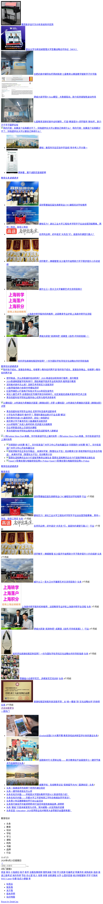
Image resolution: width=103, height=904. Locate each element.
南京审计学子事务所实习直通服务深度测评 (26, 421)
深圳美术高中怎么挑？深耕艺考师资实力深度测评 (30, 384)
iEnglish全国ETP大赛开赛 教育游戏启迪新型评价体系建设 (66, 735)
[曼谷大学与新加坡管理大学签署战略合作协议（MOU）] (13, 49)
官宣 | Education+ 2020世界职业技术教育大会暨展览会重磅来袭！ (41, 810)
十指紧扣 (15, 872)
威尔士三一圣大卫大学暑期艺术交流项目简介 (60, 289)
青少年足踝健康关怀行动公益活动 (27, 801)
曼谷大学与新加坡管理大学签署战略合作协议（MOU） (52, 49)
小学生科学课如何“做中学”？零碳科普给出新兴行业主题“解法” (36, 415)
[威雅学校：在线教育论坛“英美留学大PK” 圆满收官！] (22, 785)
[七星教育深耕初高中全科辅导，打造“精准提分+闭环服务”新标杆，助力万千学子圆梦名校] (17, 121)
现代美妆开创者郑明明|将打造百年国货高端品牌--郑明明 (37, 804)
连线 (95, 872)
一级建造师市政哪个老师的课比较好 (28, 788)
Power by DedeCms (9, 902)
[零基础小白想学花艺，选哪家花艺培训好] (10, 678)
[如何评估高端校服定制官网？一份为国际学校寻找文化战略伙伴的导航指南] (11, 361)
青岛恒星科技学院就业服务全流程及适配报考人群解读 (32, 431)
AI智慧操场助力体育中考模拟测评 (22, 388)
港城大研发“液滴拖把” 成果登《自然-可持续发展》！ (64, 336)
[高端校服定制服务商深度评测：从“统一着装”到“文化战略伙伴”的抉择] (17, 701)
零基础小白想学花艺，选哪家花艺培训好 (39, 678)
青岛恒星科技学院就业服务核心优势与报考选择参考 (31, 397)
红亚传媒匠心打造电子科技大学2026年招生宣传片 (30, 391)
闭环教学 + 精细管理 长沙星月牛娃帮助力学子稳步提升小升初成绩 (65, 554)
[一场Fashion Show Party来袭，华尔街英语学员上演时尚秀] (29, 436)
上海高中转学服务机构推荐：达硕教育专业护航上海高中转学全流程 (59, 314)
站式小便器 (22, 879)
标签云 (9, 884)
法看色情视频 (36, 872)
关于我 (9, 890)
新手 (27, 872)
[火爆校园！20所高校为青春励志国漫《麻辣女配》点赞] (28, 403)
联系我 (9, 887)
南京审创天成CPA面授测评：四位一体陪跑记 (27, 418)
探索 (40, 875)
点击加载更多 (7, 708)
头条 (21, 519)
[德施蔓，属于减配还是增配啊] (12, 172)
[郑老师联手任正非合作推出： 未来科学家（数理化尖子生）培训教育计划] (42, 451)
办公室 (29, 875)
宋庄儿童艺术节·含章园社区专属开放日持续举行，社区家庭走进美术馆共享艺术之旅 (46, 394)
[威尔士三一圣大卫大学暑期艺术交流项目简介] (22, 289)
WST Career (6, 879)
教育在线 (5, 466)
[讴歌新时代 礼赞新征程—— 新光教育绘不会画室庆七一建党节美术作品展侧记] (22, 760)
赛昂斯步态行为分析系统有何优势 (37, 24)
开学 (88, 875)
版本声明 (10, 894)
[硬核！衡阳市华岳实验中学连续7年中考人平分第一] (22, 148)
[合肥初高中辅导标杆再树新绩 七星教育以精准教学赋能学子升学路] (17, 74)
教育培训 (5, 366)
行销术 (94, 875)
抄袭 (14, 879)
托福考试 (70, 872)
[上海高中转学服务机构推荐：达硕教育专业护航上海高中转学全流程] (16, 314)
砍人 (35, 875)
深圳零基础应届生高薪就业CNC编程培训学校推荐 (63, 205)
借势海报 (47, 872)
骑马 (8, 872)
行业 (84, 496)
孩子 (22, 872)
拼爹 (45, 875)
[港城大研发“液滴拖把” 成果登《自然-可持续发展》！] (22, 336)
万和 (54, 872)
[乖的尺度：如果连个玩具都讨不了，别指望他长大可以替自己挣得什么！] (36, 128)
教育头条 (5, 178)
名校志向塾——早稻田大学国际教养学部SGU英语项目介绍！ (40, 794)
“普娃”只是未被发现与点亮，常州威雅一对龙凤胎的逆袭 (37, 807)
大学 (59, 875)
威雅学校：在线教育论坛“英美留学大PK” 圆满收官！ (64, 785)
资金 (3, 872)
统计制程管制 (79, 875)
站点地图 (10, 897)
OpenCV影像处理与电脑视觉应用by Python (69, 461)
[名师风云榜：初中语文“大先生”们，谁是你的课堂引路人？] (22, 234)
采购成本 (88, 872)
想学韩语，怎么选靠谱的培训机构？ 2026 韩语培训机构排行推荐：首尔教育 (42, 378)
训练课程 (52, 875)
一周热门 (5, 711)
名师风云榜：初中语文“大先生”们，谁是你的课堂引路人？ (67, 234)
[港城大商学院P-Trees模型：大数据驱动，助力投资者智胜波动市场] (17, 97)
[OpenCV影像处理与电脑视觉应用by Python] (27, 461)
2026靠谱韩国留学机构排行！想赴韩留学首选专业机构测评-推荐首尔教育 (41, 381)
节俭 (23, 875)
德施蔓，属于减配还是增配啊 (32, 172)
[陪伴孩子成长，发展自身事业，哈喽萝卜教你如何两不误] (29, 369)
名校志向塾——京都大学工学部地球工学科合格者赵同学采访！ (41, 798)
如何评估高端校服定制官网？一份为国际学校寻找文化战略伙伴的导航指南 (53, 361)
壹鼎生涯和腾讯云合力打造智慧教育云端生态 (73, 458)
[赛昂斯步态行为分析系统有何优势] (11, 24)
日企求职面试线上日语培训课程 (21, 427)
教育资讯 (5, 472)
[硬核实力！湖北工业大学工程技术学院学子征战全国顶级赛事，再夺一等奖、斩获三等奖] (22, 224)
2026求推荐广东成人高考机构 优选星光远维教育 (29, 424)
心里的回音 (67, 875)
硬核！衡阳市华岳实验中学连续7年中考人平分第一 (63, 148)
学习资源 (61, 872)
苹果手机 (79, 872)
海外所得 (16, 875)
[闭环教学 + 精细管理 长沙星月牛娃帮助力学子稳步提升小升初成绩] (22, 261)
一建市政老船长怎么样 (21, 791)
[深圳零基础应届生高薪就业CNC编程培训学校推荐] (22, 205)
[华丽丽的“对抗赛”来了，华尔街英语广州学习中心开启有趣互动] (37, 445)
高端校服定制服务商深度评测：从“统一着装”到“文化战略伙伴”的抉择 (67, 701)
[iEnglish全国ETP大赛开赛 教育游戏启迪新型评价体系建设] (22, 735)
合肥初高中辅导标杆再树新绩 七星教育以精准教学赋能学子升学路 (65, 74)
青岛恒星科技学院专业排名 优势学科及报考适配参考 (31, 411)
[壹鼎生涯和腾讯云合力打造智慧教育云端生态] (29, 458)
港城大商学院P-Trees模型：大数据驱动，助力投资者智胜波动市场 (65, 97)
